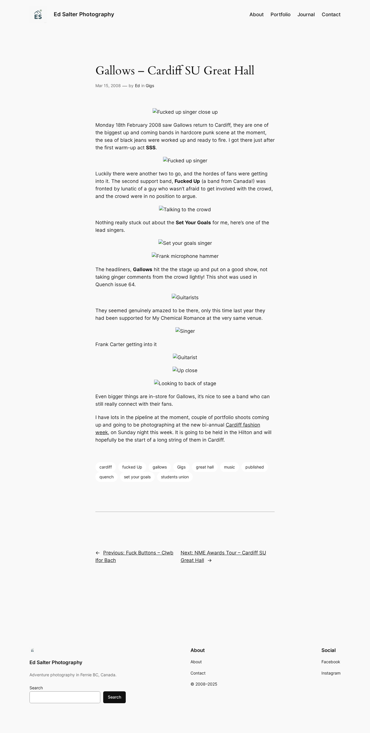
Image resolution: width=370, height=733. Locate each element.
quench (106, 476)
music (229, 466)
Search (36, 687)
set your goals (137, 476)
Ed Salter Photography (84, 14)
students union (175, 476)
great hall (205, 466)
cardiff (105, 466)
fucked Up (132, 466)
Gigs (150, 85)
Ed (137, 85)
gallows (160, 466)
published (254, 466)
